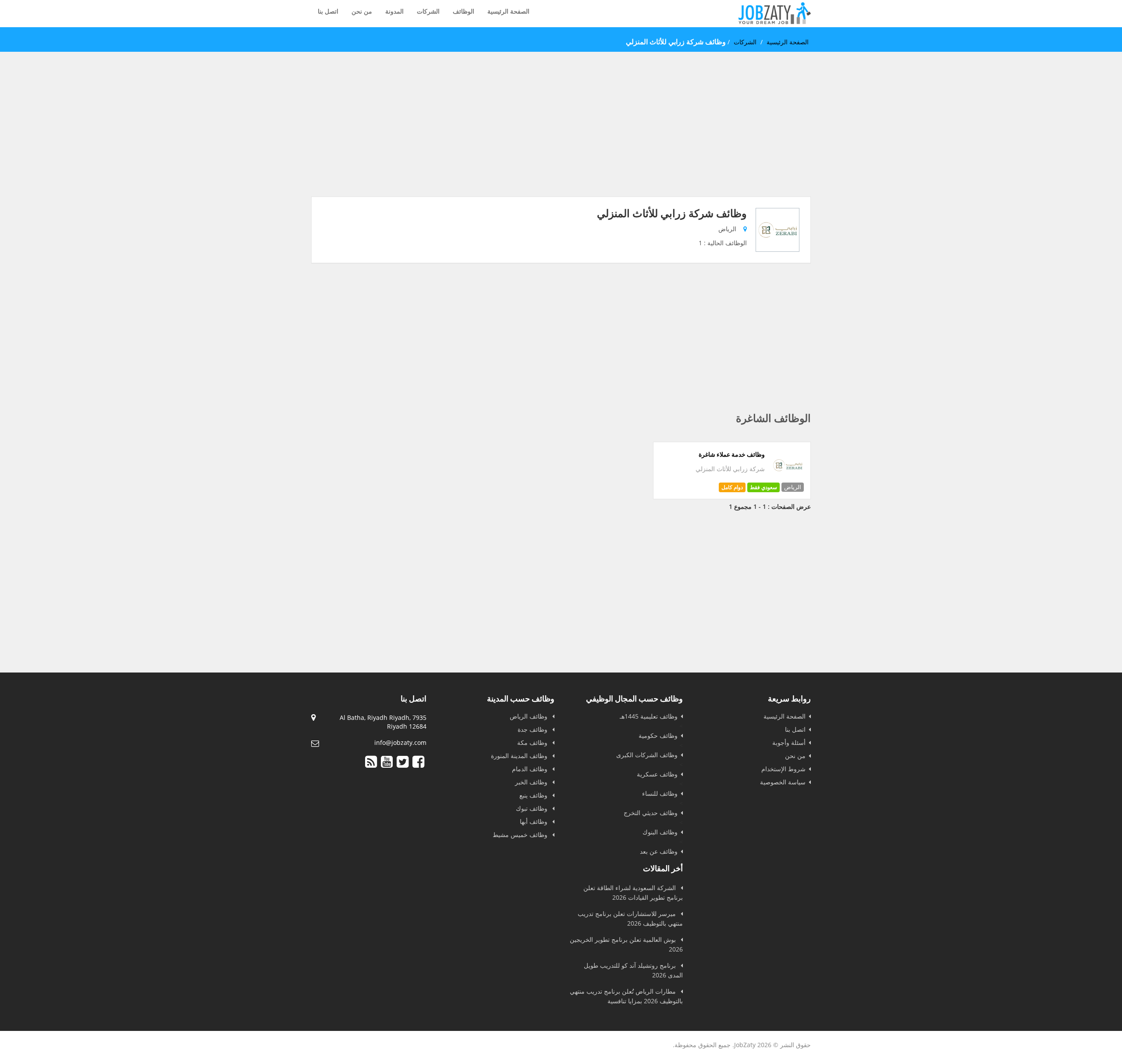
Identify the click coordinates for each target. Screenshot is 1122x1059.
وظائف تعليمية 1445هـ (649, 716)
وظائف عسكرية (657, 774)
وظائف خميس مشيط (521, 834)
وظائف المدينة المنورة (520, 755)
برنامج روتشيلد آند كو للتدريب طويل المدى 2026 (633, 970)
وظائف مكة (533, 742)
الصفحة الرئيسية (508, 11)
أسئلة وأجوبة (789, 742)
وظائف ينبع (534, 795)
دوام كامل (732, 487)
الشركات (428, 11)
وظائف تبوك (532, 808)
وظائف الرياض (529, 716)
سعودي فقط (763, 487)
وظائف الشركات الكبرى (647, 755)
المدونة (394, 11)
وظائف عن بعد (659, 851)
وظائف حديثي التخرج (651, 813)
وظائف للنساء (660, 793)
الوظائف (463, 11)
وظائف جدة (533, 729)
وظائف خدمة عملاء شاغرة (732, 454)
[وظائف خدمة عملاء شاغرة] (787, 479)
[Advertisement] (561, 135)
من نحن (362, 11)
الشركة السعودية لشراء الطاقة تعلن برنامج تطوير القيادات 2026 (633, 893)
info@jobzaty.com (400, 742)
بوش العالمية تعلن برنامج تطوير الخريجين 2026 (626, 944)
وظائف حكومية (658, 735)
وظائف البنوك (660, 832)
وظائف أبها (534, 821)
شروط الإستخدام (783, 769)
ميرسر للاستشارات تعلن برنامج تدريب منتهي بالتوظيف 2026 (630, 918)
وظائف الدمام (530, 769)
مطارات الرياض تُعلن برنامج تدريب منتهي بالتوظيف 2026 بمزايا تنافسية (626, 996)
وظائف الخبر (532, 782)
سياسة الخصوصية (783, 782)
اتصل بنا (328, 11)
